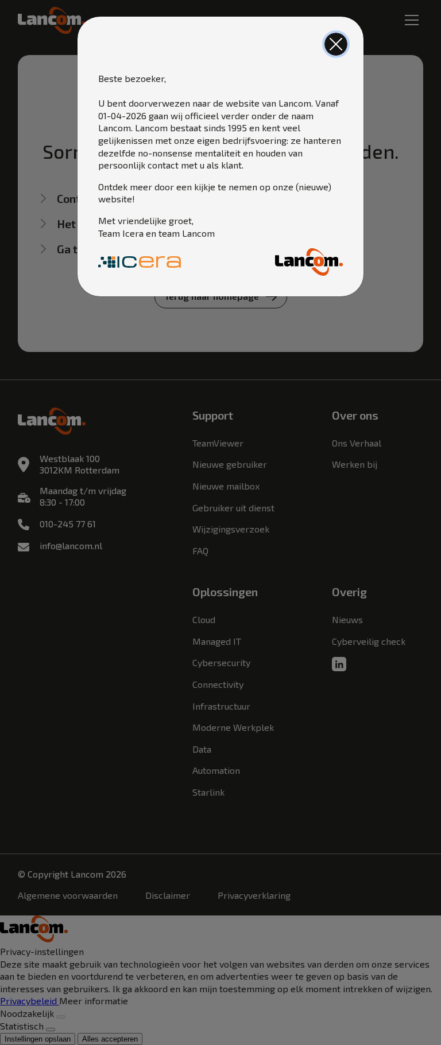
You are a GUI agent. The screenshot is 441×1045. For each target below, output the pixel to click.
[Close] (335, 44)
